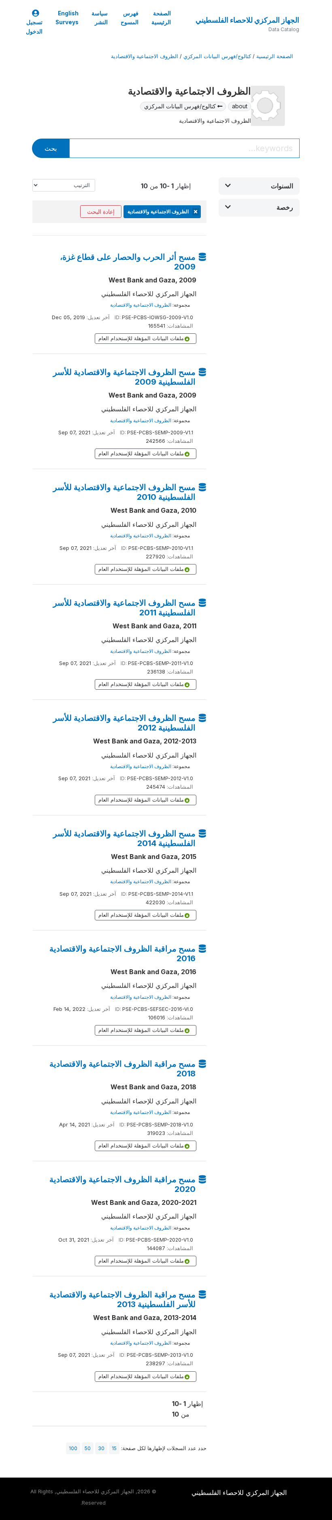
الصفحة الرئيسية (161, 17)
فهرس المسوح (129, 17)
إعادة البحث (101, 211)
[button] (259, 186)
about (239, 106)
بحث (51, 148)
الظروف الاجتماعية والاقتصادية (144, 56)
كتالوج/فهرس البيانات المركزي (217, 56)
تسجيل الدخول (34, 26)
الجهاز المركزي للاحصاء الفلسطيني (247, 20)
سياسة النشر (100, 17)
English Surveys (67, 17)
